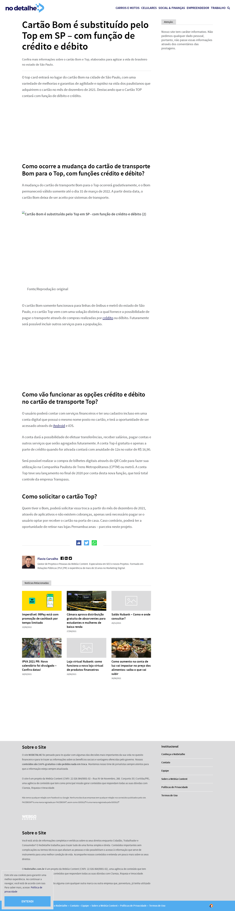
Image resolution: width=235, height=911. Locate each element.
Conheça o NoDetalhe (173, 754)
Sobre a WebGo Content (174, 779)
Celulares (149, 8)
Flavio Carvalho (48, 559)
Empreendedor (198, 8)
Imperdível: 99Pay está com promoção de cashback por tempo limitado (40, 618)
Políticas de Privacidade (174, 787)
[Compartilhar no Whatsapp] (94, 542)
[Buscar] (228, 8)
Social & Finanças (171, 8)
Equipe (165, 770)
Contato (165, 762)
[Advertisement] (86, 128)
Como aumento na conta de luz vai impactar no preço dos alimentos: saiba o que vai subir (131, 667)
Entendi (28, 901)
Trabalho (218, 8)
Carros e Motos (128, 8)
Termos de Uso (169, 795)
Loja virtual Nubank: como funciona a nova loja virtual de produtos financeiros (85, 665)
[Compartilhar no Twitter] (86, 542)
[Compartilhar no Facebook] (78, 542)
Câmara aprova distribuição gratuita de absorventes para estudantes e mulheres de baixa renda (86, 620)
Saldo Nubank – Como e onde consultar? (130, 616)
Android (59, 425)
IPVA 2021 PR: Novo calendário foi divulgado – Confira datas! (39, 665)
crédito (108, 318)
